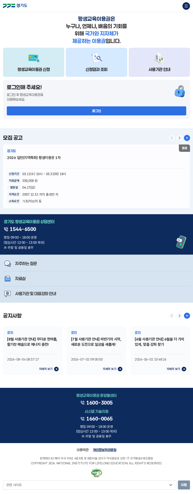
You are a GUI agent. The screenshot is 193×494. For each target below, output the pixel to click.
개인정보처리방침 (104, 450)
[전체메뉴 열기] (186, 6)
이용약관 (82, 450)
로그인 (96, 111)
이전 (172, 138)
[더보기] (187, 316)
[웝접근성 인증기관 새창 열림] (96, 472)
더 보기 (187, 138)
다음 (179, 138)
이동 (184, 485)
